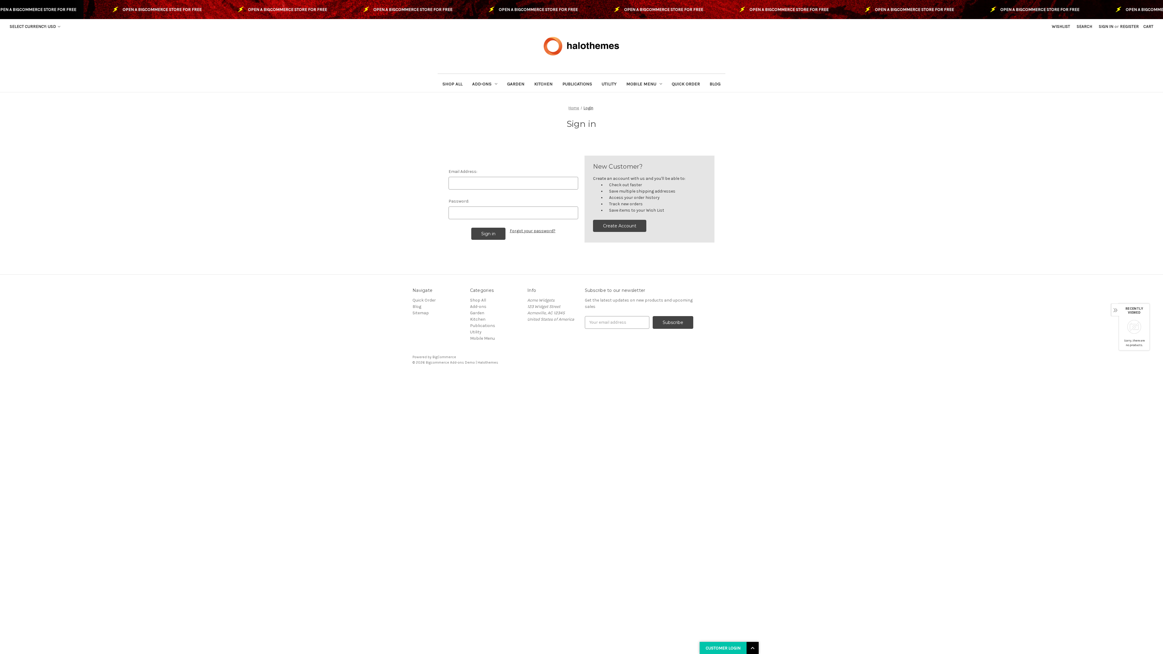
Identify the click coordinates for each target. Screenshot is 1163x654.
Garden (516, 84)
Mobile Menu (641, 84)
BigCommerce (444, 357)
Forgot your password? (532, 230)
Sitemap (421, 312)
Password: (459, 201)
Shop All (452, 84)
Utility (609, 84)
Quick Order (686, 84)
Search (1084, 26)
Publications (577, 84)
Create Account (619, 226)
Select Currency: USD (33, 26)
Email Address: (463, 171)
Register (1129, 26)
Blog (715, 84)
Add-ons (482, 84)
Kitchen (543, 84)
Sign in (1106, 26)
